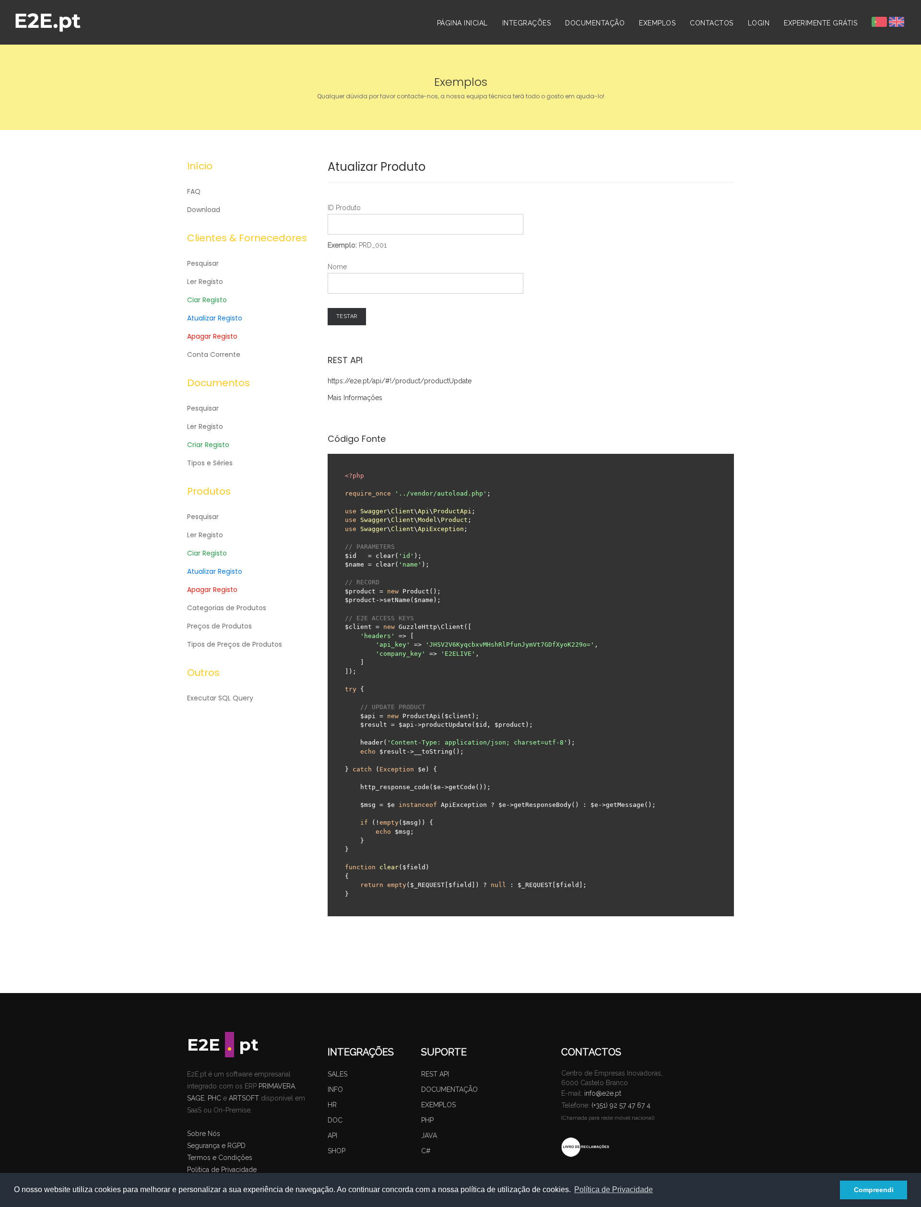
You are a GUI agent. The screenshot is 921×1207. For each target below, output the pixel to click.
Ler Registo (205, 281)
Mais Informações (355, 398)
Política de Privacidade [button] (613, 1189)
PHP (427, 1120)
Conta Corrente (213, 354)
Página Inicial (462, 23)
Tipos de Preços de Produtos (234, 644)
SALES (337, 1074)
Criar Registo (208, 445)
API (332, 1135)
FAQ (194, 191)
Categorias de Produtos (226, 608)
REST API (435, 1074)
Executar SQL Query (220, 698)
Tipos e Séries (210, 463)
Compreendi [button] (874, 1190)
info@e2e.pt (602, 1093)
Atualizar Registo (214, 318)
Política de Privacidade (222, 1169)
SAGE (195, 1098)
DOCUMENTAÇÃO (449, 1089)
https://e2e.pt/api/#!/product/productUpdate (400, 381)
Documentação (595, 23)
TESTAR (346, 316)
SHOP (336, 1151)
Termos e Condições (219, 1157)
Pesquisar (203, 263)
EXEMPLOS (438, 1105)
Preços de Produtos (219, 626)
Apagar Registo (212, 336)
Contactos (711, 23)
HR (332, 1105)
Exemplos (657, 23)
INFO (335, 1089)
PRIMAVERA (277, 1086)
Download (203, 209)
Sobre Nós (203, 1133)
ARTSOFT (244, 1098)
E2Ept (223, 1044)
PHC (214, 1098)
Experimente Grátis (820, 23)
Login (759, 23)
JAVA (429, 1135)
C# (426, 1151)
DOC (335, 1120)
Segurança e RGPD (216, 1145)
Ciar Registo (207, 300)
